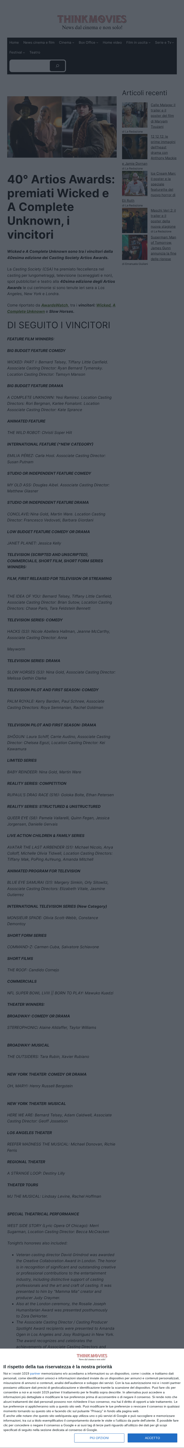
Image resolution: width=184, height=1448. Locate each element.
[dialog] (92, 1398)
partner (35, 1373)
